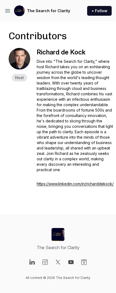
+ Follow (99, 10)
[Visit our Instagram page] (45, 262)
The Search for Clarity (48, 10)
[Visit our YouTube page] (71, 262)
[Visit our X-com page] (58, 262)
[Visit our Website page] (84, 262)
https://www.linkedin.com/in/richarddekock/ (75, 183)
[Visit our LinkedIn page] (32, 262)
